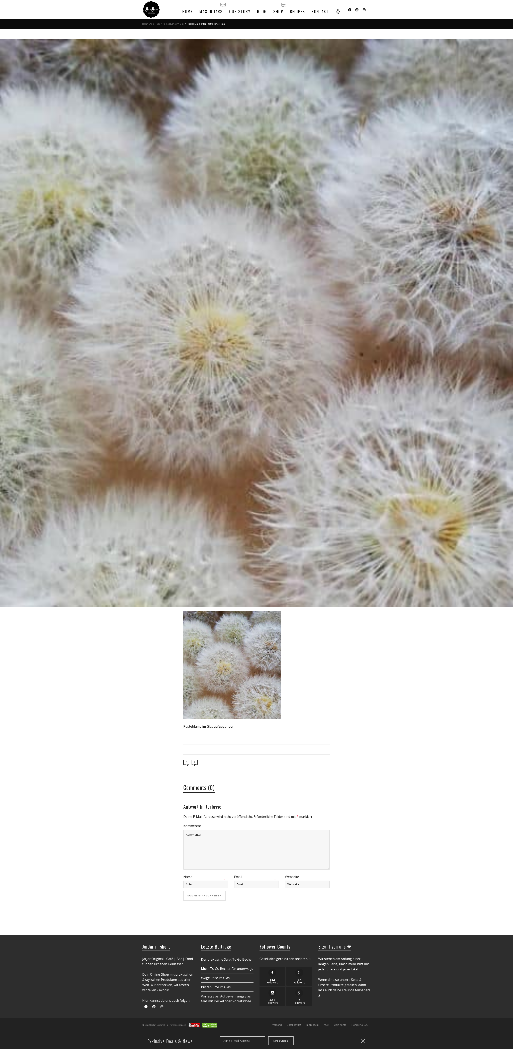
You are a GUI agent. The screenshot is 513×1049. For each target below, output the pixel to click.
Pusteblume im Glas (173, 23)
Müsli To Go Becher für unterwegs (227, 968)
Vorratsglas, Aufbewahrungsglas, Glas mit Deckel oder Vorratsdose (226, 998)
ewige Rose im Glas (215, 978)
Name (187, 877)
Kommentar (192, 826)
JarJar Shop (148, 23)
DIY (158, 23)
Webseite (292, 877)
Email (238, 877)
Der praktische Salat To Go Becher (227, 959)
